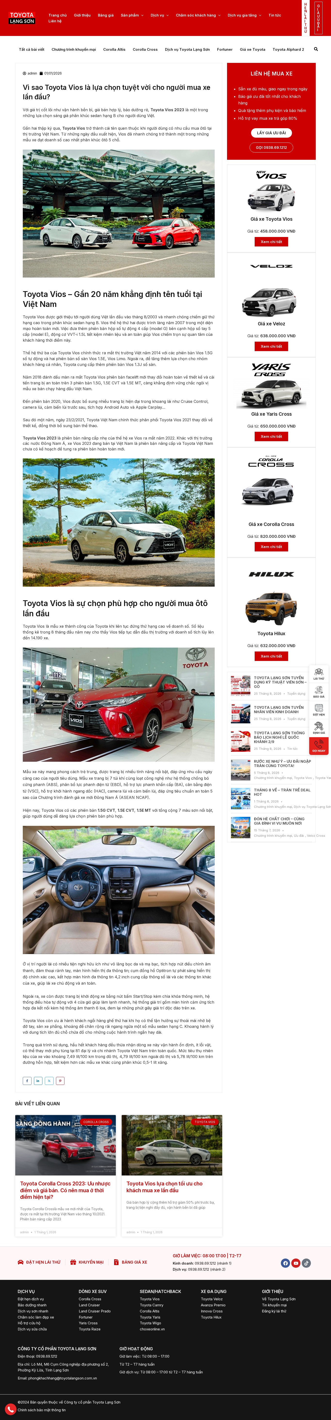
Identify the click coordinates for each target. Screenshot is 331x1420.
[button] (306, 18)
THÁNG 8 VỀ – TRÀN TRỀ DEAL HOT (282, 792)
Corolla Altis (114, 49)
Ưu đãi (299, 835)
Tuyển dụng (296, 693)
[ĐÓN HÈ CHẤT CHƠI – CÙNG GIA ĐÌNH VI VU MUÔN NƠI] (240, 827)
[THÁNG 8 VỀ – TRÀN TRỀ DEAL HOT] (240, 798)
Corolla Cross (145, 49)
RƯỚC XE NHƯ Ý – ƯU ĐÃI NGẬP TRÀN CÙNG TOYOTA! (282, 763)
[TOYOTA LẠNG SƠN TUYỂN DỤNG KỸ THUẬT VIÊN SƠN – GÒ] (240, 686)
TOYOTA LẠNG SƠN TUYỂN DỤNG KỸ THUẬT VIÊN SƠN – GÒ (280, 682)
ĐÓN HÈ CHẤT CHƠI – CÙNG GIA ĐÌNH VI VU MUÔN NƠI (279, 821)
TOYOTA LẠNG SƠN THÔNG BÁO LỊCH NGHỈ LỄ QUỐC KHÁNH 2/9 (279, 737)
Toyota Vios (303, 778)
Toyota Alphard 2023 (292, 49)
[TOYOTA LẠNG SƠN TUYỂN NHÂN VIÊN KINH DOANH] (240, 713)
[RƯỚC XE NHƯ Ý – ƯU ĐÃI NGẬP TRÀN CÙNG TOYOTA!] (240, 770)
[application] (141, 15)
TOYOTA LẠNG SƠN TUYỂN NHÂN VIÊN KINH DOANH (279, 709)
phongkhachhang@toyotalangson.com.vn (62, 1378)
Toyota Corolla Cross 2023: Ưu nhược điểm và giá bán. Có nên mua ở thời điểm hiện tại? (65, 1190)
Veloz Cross (316, 835)
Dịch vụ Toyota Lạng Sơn (187, 49)
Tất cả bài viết (31, 49)
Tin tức (292, 749)
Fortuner (225, 49)
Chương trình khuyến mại (74, 49)
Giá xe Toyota (252, 49)
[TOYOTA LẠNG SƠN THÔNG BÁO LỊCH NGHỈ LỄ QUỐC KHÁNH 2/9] (240, 741)
